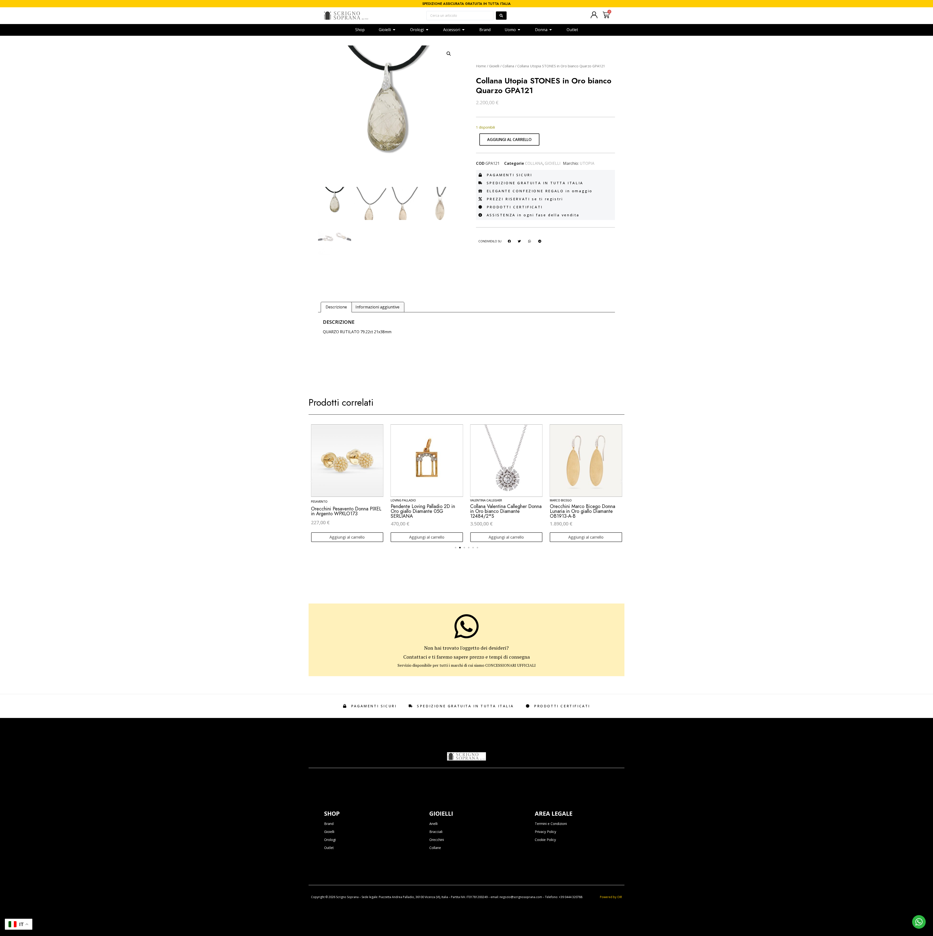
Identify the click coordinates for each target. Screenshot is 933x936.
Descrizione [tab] (336, 307)
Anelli (433, 823)
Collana (508, 65)
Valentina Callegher (486, 500)
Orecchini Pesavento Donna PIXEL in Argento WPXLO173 (346, 511)
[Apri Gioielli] (394, 30)
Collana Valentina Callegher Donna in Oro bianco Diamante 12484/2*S (506, 511)
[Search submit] (501, 15)
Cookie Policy (545, 839)
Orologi (330, 839)
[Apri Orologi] (427, 30)
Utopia (587, 163)
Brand (329, 823)
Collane (435, 847)
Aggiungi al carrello (509, 139)
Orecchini (436, 839)
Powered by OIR (611, 897)
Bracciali (435, 831)
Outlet (329, 847)
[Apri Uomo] (519, 30)
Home (481, 65)
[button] (448, 53)
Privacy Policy (545, 831)
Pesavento (319, 501)
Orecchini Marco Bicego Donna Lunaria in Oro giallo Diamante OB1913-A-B (582, 511)
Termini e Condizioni (551, 823)
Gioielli (494, 65)
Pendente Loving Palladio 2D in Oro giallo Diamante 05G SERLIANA (423, 511)
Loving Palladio (403, 500)
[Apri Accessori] (463, 30)
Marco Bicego (561, 500)
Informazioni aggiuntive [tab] (377, 307)
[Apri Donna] (551, 30)
